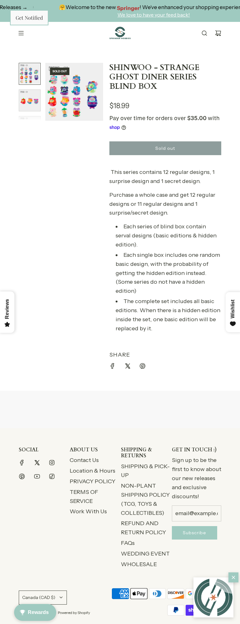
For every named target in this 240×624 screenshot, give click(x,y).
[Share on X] (127, 367)
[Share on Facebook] (112, 367)
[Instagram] (52, 462)
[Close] (233, 577)
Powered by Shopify (74, 612)
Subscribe (194, 532)
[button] (213, 597)
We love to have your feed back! (139, 15)
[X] (37, 462)
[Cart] (218, 33)
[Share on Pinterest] (142, 367)
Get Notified (29, 17)
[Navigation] (21, 33)
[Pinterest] (22, 476)
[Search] (204, 33)
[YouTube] (37, 476)
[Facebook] (22, 462)
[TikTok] (52, 476)
